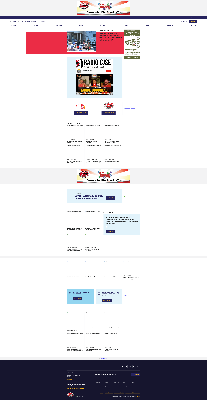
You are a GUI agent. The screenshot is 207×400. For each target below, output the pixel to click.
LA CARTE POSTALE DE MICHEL (73, 276)
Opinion (147, 25)
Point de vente (107, 300)
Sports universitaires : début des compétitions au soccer (112, 142)
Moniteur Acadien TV (31, 21)
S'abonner (193, 21)
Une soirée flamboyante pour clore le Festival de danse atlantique (113, 328)
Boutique (43, 21)
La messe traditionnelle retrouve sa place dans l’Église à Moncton (74, 250)
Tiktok (137, 366)
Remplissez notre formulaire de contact (75, 388)
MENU (195, 17)
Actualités (13, 25)
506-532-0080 (69, 379)
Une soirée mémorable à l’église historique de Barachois (111, 277)
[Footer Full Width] (103, 358)
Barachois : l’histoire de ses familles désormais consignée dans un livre (93, 162)
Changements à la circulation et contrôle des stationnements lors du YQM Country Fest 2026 (75, 350)
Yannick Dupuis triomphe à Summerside (91, 142)
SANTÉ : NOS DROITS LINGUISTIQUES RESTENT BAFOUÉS (74, 162)
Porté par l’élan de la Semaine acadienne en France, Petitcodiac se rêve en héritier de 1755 (110, 36)
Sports (81, 25)
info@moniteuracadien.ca (72, 381)
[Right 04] (126, 196)
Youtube (126, 366)
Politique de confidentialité (119, 392)
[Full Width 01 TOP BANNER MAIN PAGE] (103, 14)
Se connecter (184, 21)
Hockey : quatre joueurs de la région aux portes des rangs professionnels (131, 278)
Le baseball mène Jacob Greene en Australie (74, 142)
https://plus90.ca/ (81, 108)
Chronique (98, 386)
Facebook (122, 366)
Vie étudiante (170, 25)
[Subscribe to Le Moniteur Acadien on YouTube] (109, 71)
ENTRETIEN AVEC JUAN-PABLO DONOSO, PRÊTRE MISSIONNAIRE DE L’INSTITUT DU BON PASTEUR (92, 228)
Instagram (130, 366)
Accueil (81, 367)
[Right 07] (126, 295)
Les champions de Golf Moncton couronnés (112, 350)
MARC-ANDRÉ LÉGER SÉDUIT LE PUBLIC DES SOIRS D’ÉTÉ (94, 328)
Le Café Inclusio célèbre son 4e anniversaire (92, 277)
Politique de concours (109, 392)
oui (108, 226)
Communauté (58, 25)
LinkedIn (134, 366)
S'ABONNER (111, 197)
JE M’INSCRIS (78, 298)
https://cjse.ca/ (109, 108)
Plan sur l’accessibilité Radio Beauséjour (132, 392)
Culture (36, 25)
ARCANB (101, 392)
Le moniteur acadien (103, 18)
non (108, 227)
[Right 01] (132, 58)
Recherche (191, 18)
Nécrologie (193, 25)
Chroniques (125, 25)
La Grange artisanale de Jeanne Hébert (112, 162)
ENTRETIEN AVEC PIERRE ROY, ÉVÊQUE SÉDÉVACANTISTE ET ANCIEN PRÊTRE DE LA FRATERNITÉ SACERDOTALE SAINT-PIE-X (74, 228)
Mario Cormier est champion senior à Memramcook (94, 350)
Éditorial (102, 25)
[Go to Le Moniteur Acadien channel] (79, 71)
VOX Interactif (137, 396)
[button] (112, 85)
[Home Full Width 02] (103, 182)
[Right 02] (129, 108)
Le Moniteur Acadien (87, 70)
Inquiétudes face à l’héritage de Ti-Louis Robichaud (93, 250)
